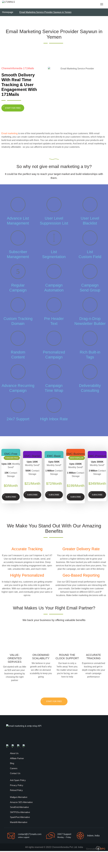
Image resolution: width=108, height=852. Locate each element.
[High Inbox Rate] (54, 405)
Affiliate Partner (17, 758)
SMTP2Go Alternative (20, 812)
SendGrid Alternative (19, 807)
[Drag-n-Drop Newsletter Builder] (90, 304)
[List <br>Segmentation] (54, 237)
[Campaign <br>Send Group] (90, 271)
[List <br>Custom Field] (90, 237)
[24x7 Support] (18, 405)
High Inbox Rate (54, 419)
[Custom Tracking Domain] (18, 304)
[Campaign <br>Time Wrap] (54, 371)
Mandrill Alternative (18, 822)
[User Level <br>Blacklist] (90, 204)
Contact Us (15, 773)
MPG (102, 849)
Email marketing (9, 133)
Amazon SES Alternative (21, 802)
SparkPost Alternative (20, 817)
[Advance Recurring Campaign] (18, 371)
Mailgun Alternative (18, 797)
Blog (12, 763)
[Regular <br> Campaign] (18, 271)
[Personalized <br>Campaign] (54, 338)
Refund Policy (16, 790)
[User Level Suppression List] (54, 204)
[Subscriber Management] (18, 237)
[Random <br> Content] (18, 338)
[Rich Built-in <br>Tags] (90, 338)
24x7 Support (18, 419)
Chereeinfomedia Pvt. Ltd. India (67, 847)
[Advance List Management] (18, 204)
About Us (14, 753)
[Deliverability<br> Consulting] (90, 371)
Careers (13, 768)
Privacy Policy (16, 785)
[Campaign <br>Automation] (54, 271)
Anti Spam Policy (18, 780)
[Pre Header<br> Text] (54, 304)
